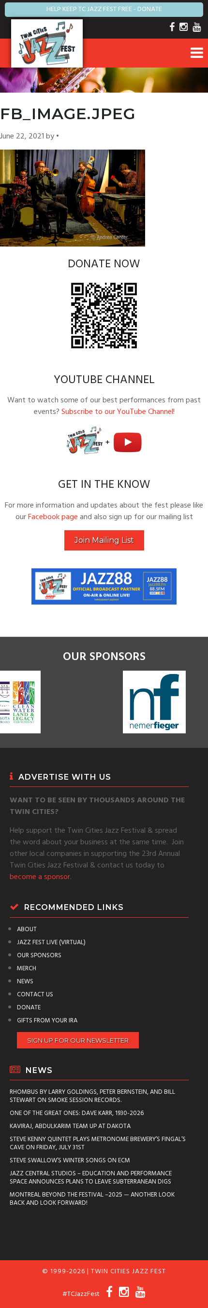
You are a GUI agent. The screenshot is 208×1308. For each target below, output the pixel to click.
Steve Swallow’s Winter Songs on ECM (70, 1161)
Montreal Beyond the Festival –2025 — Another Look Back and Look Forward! (92, 1199)
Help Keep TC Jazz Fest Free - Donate (104, 9)
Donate (29, 1008)
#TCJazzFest (81, 1294)
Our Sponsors (39, 955)
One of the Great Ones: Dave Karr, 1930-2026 (77, 1113)
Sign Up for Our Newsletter (78, 1040)
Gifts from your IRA (47, 1021)
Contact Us (35, 995)
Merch (26, 969)
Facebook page (53, 517)
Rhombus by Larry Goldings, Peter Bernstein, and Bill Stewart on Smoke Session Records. (92, 1096)
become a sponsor (40, 877)
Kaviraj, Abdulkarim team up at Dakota (70, 1126)
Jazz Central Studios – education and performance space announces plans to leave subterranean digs (91, 1178)
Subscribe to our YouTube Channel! (118, 412)
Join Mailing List (104, 540)
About (27, 929)
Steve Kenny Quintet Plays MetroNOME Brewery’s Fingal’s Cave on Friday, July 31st (98, 1143)
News (25, 982)
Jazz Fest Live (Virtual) (51, 942)
